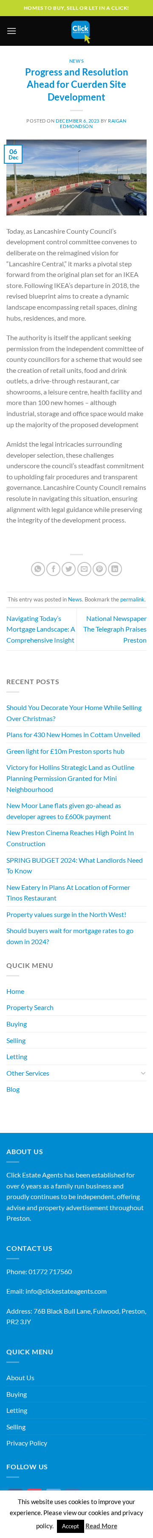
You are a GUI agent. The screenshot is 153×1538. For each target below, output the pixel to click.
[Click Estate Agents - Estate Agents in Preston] (81, 31)
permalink (132, 599)
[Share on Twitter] (69, 569)
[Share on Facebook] (53, 569)
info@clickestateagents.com (66, 1291)
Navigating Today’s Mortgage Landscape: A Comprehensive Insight (40, 629)
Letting (16, 1056)
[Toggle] (143, 1073)
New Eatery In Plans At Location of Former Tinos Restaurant (68, 892)
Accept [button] (70, 1526)
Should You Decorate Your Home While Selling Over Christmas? (74, 712)
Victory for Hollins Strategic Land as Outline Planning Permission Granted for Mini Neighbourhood (70, 778)
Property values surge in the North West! (66, 914)
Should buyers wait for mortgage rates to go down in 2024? (69, 935)
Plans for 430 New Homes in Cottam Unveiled (73, 734)
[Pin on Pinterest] (100, 569)
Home (15, 991)
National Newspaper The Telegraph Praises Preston (115, 629)
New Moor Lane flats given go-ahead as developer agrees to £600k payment (63, 810)
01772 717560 (50, 1271)
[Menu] (11, 30)
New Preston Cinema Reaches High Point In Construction (70, 837)
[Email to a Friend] (84, 569)
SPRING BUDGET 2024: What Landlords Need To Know (74, 865)
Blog (13, 1089)
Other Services (27, 1073)
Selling (16, 1040)
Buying (16, 1024)
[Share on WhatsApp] (38, 569)
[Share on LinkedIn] (115, 569)
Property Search (30, 1007)
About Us (20, 1377)
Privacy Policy (26, 1443)
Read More (101, 1526)
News (76, 61)
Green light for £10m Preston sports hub (65, 751)
